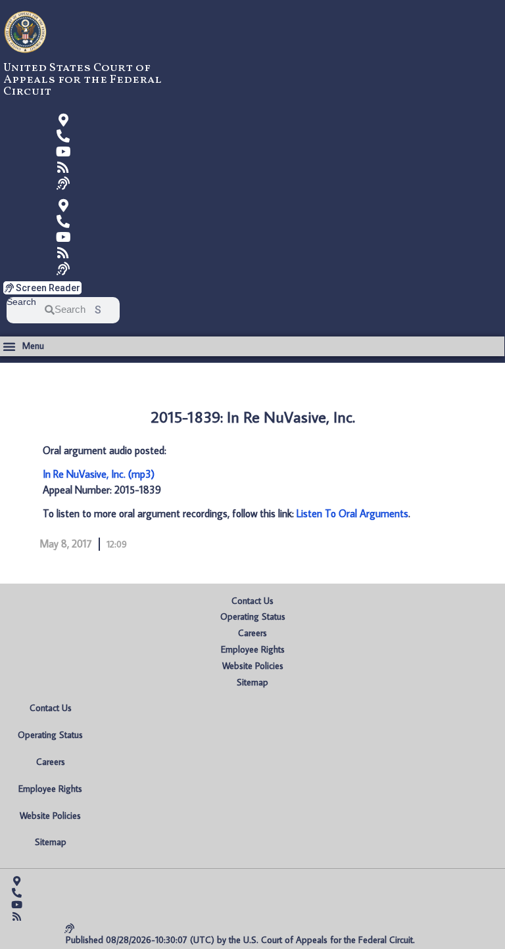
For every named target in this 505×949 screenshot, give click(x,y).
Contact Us (252, 601)
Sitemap (252, 682)
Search (21, 302)
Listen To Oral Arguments (352, 513)
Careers (252, 633)
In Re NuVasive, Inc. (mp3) (99, 473)
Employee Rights (253, 649)
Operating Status (252, 616)
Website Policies (252, 666)
